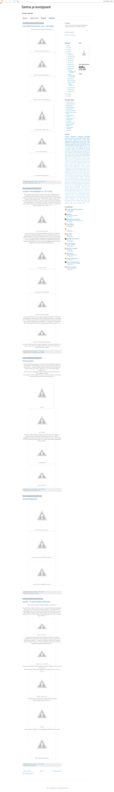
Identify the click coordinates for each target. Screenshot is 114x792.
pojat (89, 193)
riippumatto (72, 196)
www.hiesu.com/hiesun (70, 35)
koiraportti (71, 189)
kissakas (66, 186)
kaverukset (76, 184)
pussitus (80, 194)
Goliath (66, 145)
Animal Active (84, 158)
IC (86, 161)
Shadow (42, 352)
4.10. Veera (83, 156)
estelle (78, 182)
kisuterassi (81, 148)
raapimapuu (67, 196)
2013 (67, 51)
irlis (72, 155)
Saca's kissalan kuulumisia (69, 128)
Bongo (33, 182)
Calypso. (66, 159)
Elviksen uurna (70, 240)
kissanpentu (83, 186)
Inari (75, 162)
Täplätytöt (68, 130)
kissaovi (88, 186)
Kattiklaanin (81, 147)
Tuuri (73, 179)
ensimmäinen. (67, 182)
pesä (87, 193)
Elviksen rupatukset (70, 103)
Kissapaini (83, 165)
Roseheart (73, 145)
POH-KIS (81, 170)
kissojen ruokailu (80, 187)
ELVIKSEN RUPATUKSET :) (73, 238)
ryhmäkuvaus (70, 197)
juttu (66, 184)
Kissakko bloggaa (71, 243)
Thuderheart (81, 177)
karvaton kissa (70, 184)
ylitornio (38, 490)
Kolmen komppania (70, 122)
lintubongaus (69, 190)
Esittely (69, 161)
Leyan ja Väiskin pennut (72, 258)
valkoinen (84, 201)
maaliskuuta (70, 87)
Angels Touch (78, 158)
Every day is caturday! (72, 248)
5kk (86, 156)
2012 (67, 53)
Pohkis (88, 147)
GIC (71, 161)
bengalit (29, 182)
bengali (87, 137)
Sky (66, 148)
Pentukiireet (74, 172)
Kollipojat (75, 166)
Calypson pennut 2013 (75, 149)
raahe (84, 194)
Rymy (80, 175)
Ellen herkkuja (87, 159)
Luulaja (66, 169)
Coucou (73, 159)
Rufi (71, 175)
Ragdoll (81, 173)
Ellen (85, 141)
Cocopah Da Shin (83, 149)
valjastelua (80, 201)
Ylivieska (75, 180)
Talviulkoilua (69, 235)
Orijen (77, 170)
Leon (72, 168)
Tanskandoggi (71, 177)
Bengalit (43, 18)
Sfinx (89, 142)
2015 (67, 47)
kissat (33, 490)
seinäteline (75, 197)
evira (81, 182)
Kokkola (71, 166)
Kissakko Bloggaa (70, 107)
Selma (88, 139)
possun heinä (71, 194)
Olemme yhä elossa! (71, 245)
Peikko (77, 154)
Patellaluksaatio (68, 172)
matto (35, 765)
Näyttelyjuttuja (69, 249)
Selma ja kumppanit (36, 7)
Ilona (71, 162)
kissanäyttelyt (34, 352)
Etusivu (25, 18)
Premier (88, 172)
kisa (74, 155)
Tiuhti (66, 179)
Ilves (73, 162)
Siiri (65, 176)
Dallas (79, 159)
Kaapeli (74, 151)
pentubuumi (79, 193)
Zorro (66, 155)
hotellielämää (79, 183)
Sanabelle (85, 175)
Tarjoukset (77, 177)
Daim (76, 159)
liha (65, 190)
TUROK (85, 176)
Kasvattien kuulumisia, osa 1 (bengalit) (38, 26)
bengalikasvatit (75, 142)
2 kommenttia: (41, 351)
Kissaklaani (68, 121)
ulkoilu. (85, 200)
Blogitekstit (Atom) (29, 773)
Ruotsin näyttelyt (75, 175)
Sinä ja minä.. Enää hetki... (72, 268)
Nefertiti (85, 147)
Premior (66, 173)
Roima (66, 175)
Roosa (69, 175)
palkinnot (88, 155)
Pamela (88, 170)
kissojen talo (87, 187)
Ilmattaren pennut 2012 (73, 147)
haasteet (69, 155)
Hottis (78, 144)
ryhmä (66, 197)
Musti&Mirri (67, 170)
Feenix (66, 147)
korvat (80, 189)
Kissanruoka (79, 151)
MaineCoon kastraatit (72, 152)
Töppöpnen (76, 179)
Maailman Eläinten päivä (72, 169)
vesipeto (88, 201)
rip (75, 196)
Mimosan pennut (81, 152)
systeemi (88, 148)
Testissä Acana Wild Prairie (72, 215)
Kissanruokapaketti (68, 165)
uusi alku (70, 201)
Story (68, 176)
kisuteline (67, 189)
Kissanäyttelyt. (77, 165)
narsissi (32, 593)
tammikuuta (70, 91)
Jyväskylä (79, 163)
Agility (66, 158)
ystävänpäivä (67, 149)
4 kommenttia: (41, 591)
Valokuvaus (87, 154)
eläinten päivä (87, 180)
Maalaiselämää (69, 109)
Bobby (88, 158)
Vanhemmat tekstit (57, 771)
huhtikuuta (70, 68)
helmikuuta (70, 89)
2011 (67, 94)
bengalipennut (68, 141)
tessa (71, 156)
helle (70, 183)
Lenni (83, 151)
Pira (78, 172)
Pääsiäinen (37, 593)
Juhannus (85, 162)
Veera (67, 137)
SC (81, 175)
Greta (75, 144)
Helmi (88, 141)
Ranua (85, 173)
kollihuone (77, 189)
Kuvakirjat (86, 166)
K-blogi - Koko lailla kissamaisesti (70, 119)
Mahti (83, 169)
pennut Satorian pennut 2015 (71, 193)
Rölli (84, 154)
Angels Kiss (72, 158)
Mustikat (71, 170)
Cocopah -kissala (70, 102)
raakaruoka (88, 194)
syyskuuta (70, 60)
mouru (89, 190)
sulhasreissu (80, 197)
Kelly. (89, 163)
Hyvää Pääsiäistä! (30, 499)
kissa (89, 184)
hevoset (72, 183)
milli (84, 148)
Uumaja (80, 179)
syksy (89, 197)
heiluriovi (66, 183)
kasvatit (36, 182)
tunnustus (75, 156)
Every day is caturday (71, 110)
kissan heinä (78, 155)
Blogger (66, 788)
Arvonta (85, 145)
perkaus (83, 193)
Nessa (74, 170)
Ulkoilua (77, 145)
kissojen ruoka (73, 187)
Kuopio (39, 352)
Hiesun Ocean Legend (81, 161)
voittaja (70, 203)
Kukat (79, 166)
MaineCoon (76, 141)
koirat (32, 765)
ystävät (78, 156)
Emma (66, 161)
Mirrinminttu (87, 152)
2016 (67, 45)
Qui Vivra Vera (76, 173)
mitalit (86, 190)
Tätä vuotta (69, 230)
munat (29, 593)
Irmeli (72, 151)
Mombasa (88, 169)
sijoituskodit (67, 156)
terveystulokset (68, 200)
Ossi (75, 154)
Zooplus (78, 180)
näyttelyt (81, 145)
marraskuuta (71, 56)
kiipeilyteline (85, 184)
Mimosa (85, 144)
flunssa (84, 182)
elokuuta (70, 62)
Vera (86, 179)
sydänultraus (85, 197)
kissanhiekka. (77, 186)
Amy (68, 158)
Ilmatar (70, 139)
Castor (88, 145)
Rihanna (88, 173)
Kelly (86, 163)
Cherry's (70, 159)
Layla (70, 168)
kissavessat (67, 187)
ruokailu (78, 196)
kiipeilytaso (80, 184)
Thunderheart (87, 177)
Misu (85, 169)
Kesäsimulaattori (70, 210)
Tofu (39, 182)
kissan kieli (71, 186)
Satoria (77, 138)
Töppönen (67, 144)
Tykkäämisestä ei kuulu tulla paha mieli (74, 220)
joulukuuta (70, 54)
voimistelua (67, 203)
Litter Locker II (87, 168)
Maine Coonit (34, 18)
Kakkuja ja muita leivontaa (72, 254)
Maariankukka (69, 105)
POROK (84, 170)
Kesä (81, 144)
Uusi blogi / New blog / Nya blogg (73, 263)
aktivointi (82, 180)
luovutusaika (83, 155)
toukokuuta (70, 66)
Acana (88, 156)
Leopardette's (76, 168)
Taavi (89, 176)
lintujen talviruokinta (77, 190)
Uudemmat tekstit (27, 771)
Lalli (89, 166)
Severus (88, 175)
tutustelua (78, 200)
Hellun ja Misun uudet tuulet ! (73, 219)
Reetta (81, 154)
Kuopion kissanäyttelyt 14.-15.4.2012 (37, 191)
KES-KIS (83, 163)
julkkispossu (87, 183)
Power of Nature (82, 172)
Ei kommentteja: (41, 181)
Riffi (69, 145)
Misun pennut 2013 (69, 154)
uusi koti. (75, 201)
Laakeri (75, 139)
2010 (67, 96)
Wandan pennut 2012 (73, 148)
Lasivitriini (67, 168)
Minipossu (67, 142)
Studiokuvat (72, 176)
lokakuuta (70, 58)
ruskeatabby (82, 196)
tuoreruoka (73, 200)
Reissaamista (28, 361)
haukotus (88, 182)
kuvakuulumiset (85, 189)
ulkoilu (82, 200)
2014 (67, 49)
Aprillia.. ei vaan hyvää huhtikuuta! (36, 602)
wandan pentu (75, 203)
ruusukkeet (88, 196)
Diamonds (82, 159)
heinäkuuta (70, 64)
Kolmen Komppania (71, 267)
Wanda (73, 138)
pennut (85, 142)
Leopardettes (81, 168)
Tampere (66, 177)
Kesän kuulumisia (70, 225)
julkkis (84, 183)
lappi (35, 490)
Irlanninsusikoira (80, 162)
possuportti (76, 194)
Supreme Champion (79, 176)
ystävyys (83, 203)
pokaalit (66, 194)
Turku (70, 179)
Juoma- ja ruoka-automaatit (70, 163)
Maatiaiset (52, 18)
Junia (89, 162)
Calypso (29, 352)
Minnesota (67, 138)
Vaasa (83, 179)
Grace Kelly (74, 161)
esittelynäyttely (74, 182)
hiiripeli (75, 183)
